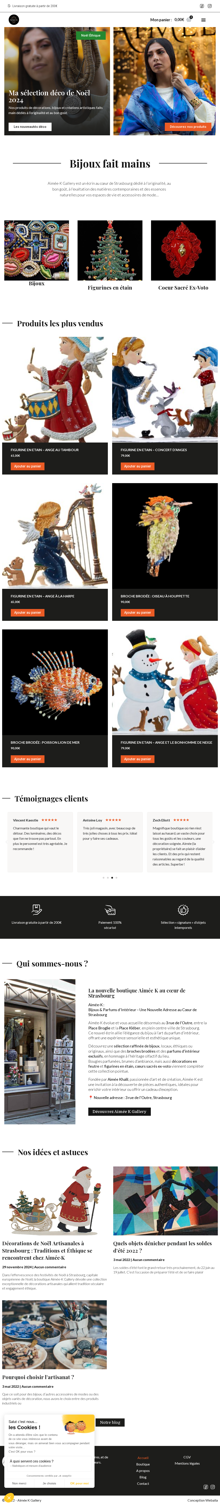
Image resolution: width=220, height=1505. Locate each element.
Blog (143, 1477)
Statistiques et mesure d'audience (31, 1465)
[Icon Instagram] (210, 6)
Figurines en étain (110, 287)
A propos (143, 1470)
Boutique (143, 1464)
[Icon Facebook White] (206, 1487)
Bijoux (36, 283)
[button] (203, 19)
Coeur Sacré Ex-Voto (183, 287)
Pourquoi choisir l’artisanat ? (38, 1377)
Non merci (19, 1483)
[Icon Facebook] (202, 6)
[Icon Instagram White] (213, 1487)
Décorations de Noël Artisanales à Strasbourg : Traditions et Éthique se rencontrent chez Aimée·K (47, 1250)
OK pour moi (79, 1483)
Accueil (143, 1458)
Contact (143, 1483)
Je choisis (49, 1483)
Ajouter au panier (27, 466)
